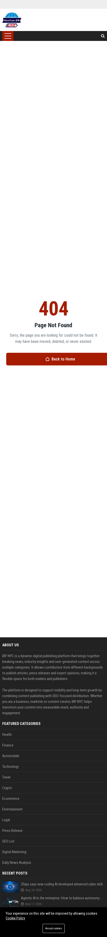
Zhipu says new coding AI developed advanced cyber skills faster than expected (63, 884)
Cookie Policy (15, 918)
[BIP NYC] (11, 19)
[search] (103, 36)
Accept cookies (53, 928)
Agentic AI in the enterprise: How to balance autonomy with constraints (63, 898)
